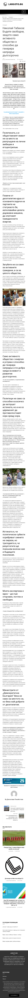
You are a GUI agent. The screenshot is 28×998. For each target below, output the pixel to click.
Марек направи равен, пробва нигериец (11, 941)
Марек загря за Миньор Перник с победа (12, 934)
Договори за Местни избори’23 (14, 878)
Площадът (5, 25)
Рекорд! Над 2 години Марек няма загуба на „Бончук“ (14, 848)
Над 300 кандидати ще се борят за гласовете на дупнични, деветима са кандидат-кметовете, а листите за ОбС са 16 (14, 903)
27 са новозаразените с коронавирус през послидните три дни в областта (12, 817)
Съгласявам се (14, 995)
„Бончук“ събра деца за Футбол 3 (10, 926)
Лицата (4, 979)
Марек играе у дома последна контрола (12, 938)
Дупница (5, 976)
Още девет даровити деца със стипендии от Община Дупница (17, 809)
